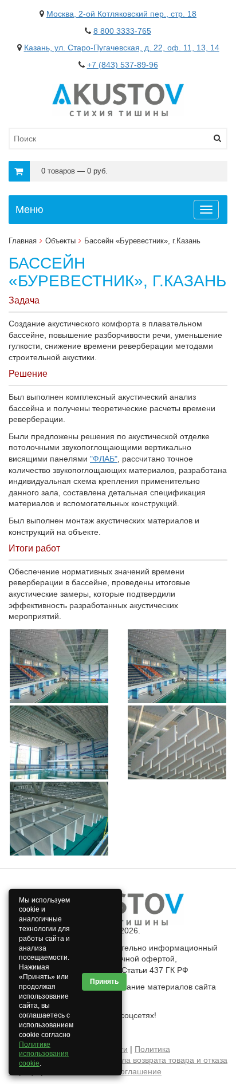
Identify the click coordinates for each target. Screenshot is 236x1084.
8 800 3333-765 (122, 31)
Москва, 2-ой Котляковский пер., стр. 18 (121, 13)
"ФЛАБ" (103, 458)
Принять (104, 981)
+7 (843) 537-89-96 (122, 64)
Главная (23, 240)
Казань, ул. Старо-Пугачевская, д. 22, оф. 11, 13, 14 (121, 47)
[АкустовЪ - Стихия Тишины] (118, 88)
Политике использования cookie (44, 1054)
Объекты (60, 240)
